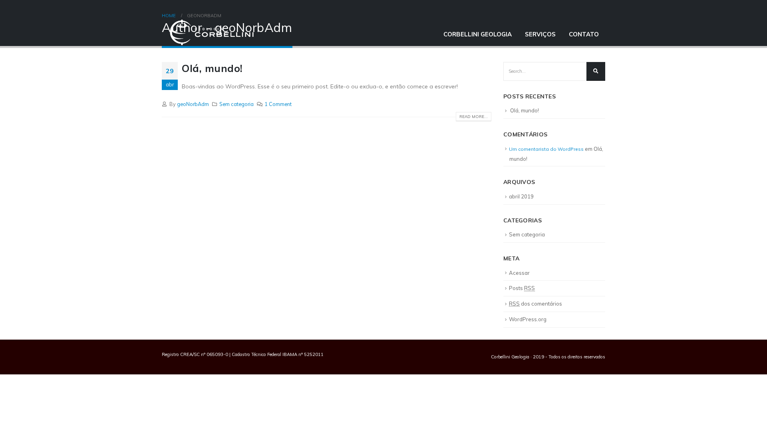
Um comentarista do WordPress (546, 149)
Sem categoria (236, 104)
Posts (522, 288)
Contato (584, 34)
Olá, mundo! (524, 110)
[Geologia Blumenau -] (212, 32)
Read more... (473, 116)
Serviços (540, 34)
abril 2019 (521, 196)
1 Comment (278, 104)
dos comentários (535, 303)
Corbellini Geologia (477, 34)
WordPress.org (527, 319)
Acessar (519, 273)
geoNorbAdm (193, 104)
